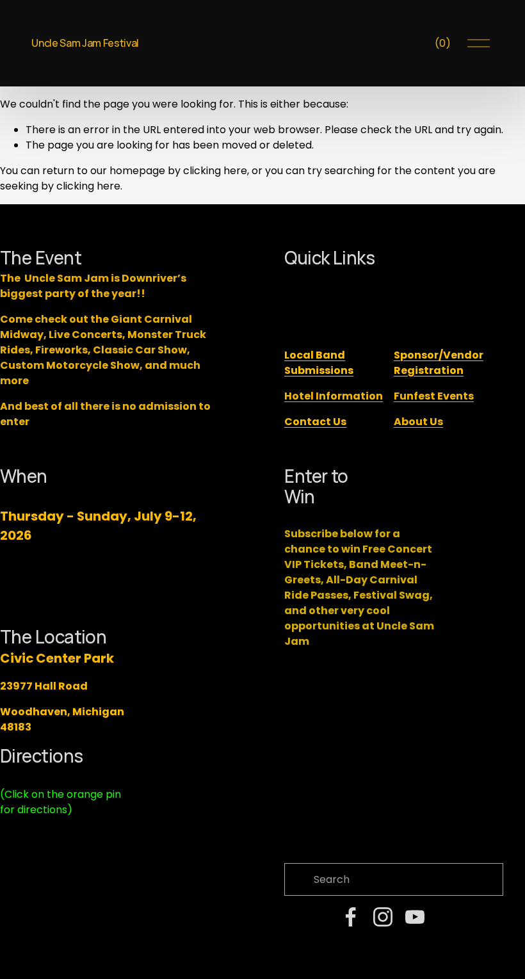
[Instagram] (383, 917)
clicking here (215, 170)
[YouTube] (415, 917)
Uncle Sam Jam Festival (85, 43)
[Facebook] (351, 917)
